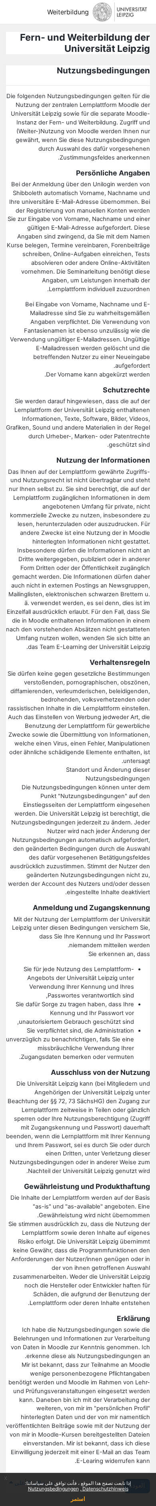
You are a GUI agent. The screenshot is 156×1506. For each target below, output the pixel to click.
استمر (78, 1498)
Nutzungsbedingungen (53, 1489)
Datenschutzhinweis (104, 1489)
